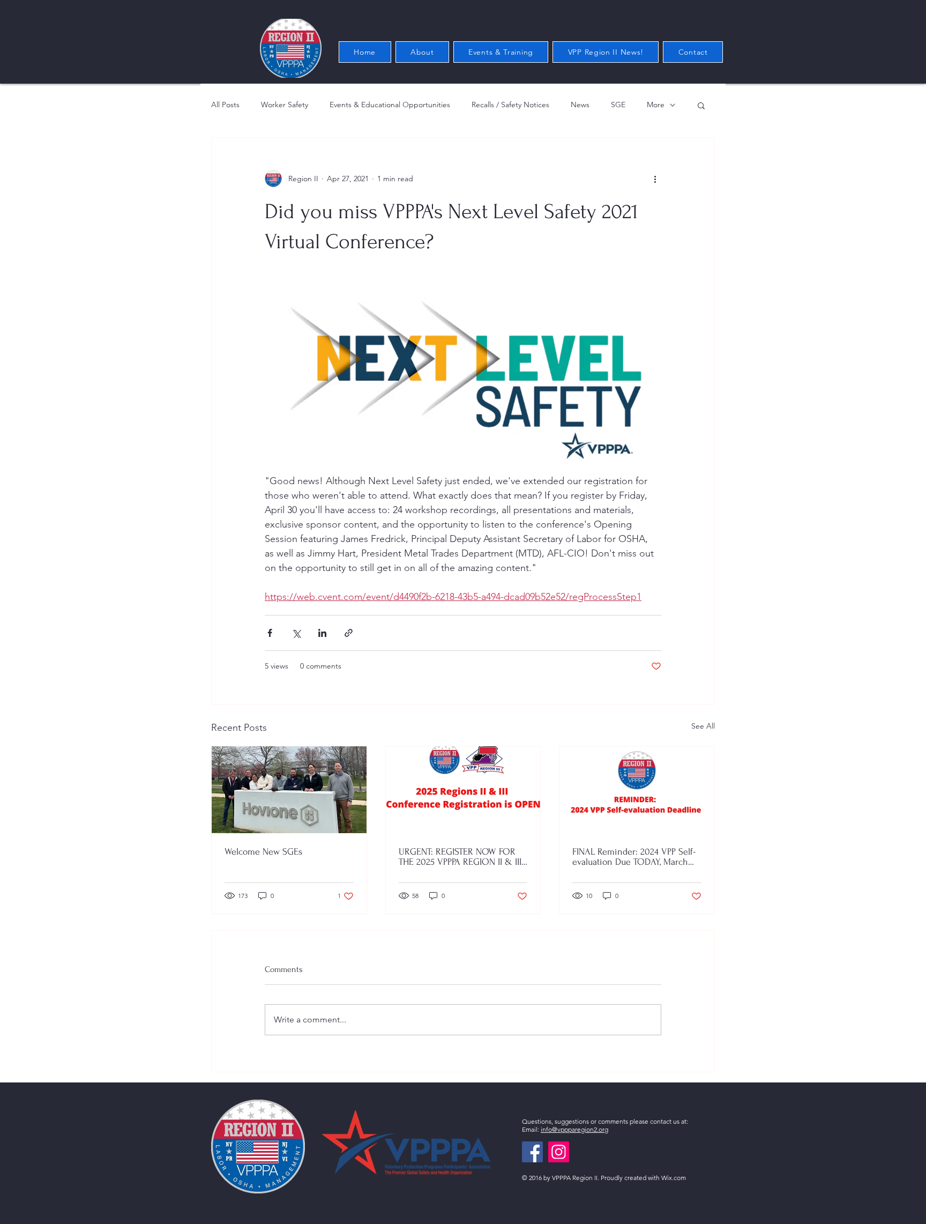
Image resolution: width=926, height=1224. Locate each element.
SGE (618, 104)
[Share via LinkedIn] (322, 633)
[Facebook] (532, 1151)
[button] (701, 105)
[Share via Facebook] (270, 633)
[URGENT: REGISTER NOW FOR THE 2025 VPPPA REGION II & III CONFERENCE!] (463, 789)
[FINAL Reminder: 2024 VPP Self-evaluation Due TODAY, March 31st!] (636, 789)
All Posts (225, 104)
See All (703, 726)
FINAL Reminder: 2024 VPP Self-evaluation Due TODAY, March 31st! (634, 857)
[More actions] (654, 178)
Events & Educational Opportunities (390, 104)
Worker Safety (284, 104)
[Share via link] (348, 633)
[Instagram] (558, 1151)
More (655, 104)
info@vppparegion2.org (574, 1129)
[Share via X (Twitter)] (296, 633)
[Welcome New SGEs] (289, 789)
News (580, 104)
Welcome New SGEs (263, 852)
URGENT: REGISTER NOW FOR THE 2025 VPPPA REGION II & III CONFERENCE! (460, 857)
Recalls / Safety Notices (510, 104)
